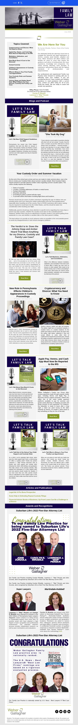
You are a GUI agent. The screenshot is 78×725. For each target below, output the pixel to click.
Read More (55, 166)
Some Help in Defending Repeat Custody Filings (27, 496)
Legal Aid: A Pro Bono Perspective (22, 492)
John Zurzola (39, 96)
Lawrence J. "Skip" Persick (39, 95)
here (60, 631)
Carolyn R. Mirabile (39, 93)
